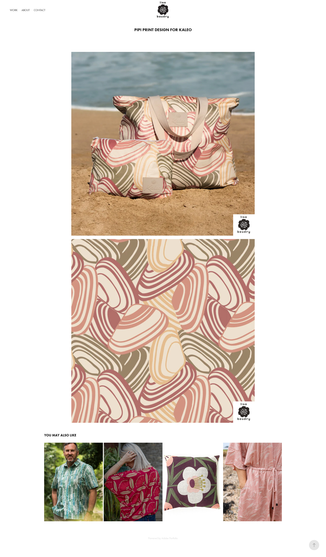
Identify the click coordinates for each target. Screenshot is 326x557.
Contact (39, 10)
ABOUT (26, 10)
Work (13, 10)
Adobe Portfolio (169, 538)
